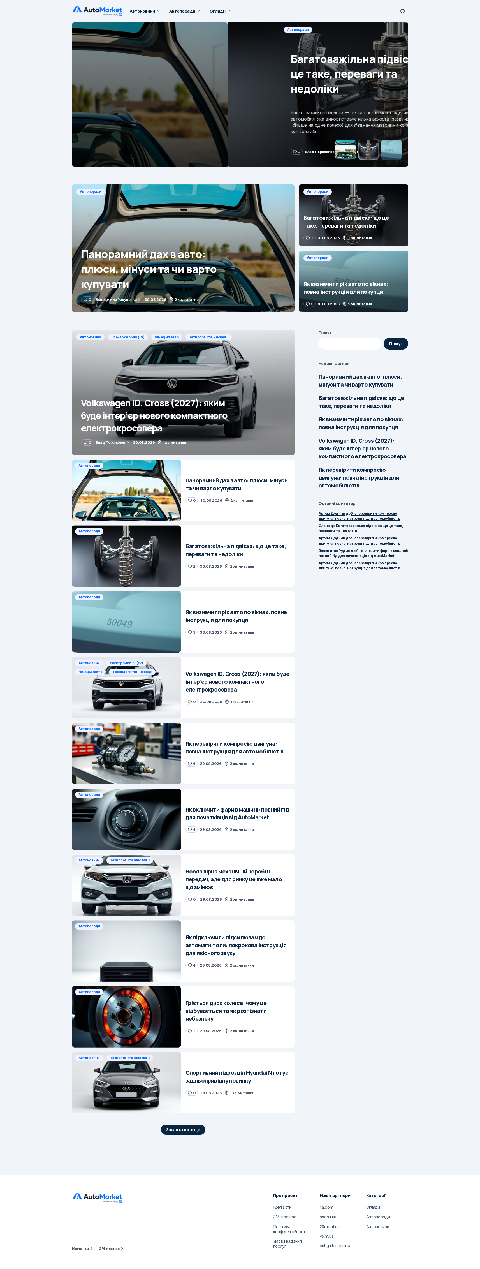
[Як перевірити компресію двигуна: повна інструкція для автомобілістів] (126, 753)
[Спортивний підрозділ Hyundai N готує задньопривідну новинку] (126, 1082)
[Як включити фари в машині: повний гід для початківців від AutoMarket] (126, 819)
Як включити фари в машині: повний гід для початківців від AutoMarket (363, 553)
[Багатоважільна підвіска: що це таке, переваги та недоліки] (240, 94)
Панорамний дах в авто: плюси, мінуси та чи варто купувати (360, 380)
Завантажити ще (183, 1129)
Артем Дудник (332, 513)
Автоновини (90, 337)
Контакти (80, 1248)
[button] (402, 11)
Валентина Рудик (334, 550)
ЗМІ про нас (109, 1248)
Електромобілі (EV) (128, 337)
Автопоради (91, 29)
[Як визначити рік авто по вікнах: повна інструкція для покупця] (353, 281)
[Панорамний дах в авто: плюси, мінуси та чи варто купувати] (183, 248)
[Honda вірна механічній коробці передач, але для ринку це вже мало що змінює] (126, 885)
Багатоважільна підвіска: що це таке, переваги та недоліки (361, 402)
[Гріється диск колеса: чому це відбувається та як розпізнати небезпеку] (126, 1017)
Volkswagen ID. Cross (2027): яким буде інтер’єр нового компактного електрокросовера (362, 448)
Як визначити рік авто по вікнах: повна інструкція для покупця (361, 423)
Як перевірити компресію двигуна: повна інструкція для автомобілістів (359, 477)
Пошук (325, 332)
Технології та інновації (208, 337)
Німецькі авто (167, 337)
